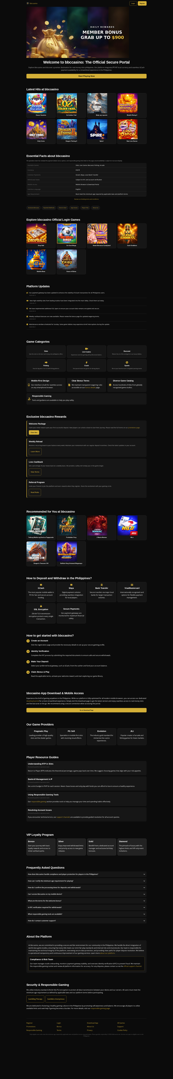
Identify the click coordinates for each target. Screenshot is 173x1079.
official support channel (132, 966)
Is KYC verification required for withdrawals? (45, 907)
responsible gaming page (100, 1008)
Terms (59, 1030)
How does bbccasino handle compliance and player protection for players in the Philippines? (63, 874)
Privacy (89, 1030)
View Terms (35, 472)
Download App (92, 1023)
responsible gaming (38, 802)
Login (133, 3)
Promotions (30, 1026)
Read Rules (35, 492)
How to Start (62, 208)
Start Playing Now (86, 76)
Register (142, 3)
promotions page (134, 428)
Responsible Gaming (34, 1030)
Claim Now (34, 432)
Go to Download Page (86, 710)
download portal (32, 701)
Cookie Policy (122, 1030)
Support (120, 1026)
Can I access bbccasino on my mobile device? (45, 894)
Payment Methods (48, 208)
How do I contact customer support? (42, 920)
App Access (74, 208)
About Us (95, 208)
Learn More (35, 451)
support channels (63, 817)
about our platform (107, 953)
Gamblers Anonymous (55, 999)
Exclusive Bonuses (33, 208)
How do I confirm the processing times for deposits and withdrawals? (54, 887)
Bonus (59, 1026)
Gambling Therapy (35, 999)
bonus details (90, 387)
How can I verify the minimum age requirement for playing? (50, 881)
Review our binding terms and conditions (86, 199)
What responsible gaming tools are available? (45, 914)
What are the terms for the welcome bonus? (44, 901)
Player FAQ (85, 208)
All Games (121, 1023)
